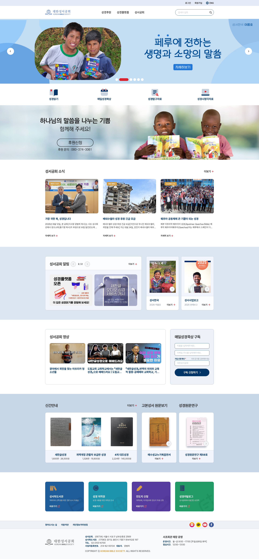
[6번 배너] (142, 79)
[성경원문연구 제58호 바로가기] (206, 443)
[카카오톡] (198, 524)
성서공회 (139, 12)
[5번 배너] (138, 79)
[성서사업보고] (207, 289)
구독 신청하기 (190, 372)
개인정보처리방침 (80, 525)
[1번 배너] (116, 79)
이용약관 (65, 525)
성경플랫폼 (123, 12)
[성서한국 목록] (172, 289)
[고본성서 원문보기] (168, 443)
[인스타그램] (192, 524)
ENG (211, 3)
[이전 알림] (73, 264)
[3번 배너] (127, 79)
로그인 (188, 3)
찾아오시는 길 (51, 525)
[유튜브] (204, 524)
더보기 (207, 171)
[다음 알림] (87, 264)
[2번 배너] (120, 79)
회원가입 (198, 3)
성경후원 (106, 12)
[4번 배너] (134, 79)
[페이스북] (211, 524)
